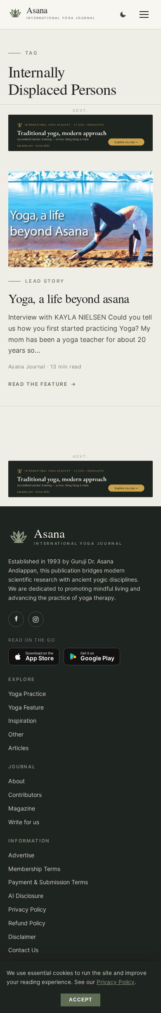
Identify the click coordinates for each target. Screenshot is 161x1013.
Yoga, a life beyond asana (68, 298)
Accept (80, 999)
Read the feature (38, 384)
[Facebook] (16, 619)
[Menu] (144, 14)
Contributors (25, 794)
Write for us (23, 821)
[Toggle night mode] (123, 14)
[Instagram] (36, 619)
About (16, 780)
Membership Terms (34, 868)
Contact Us (23, 949)
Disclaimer (22, 936)
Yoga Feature (26, 707)
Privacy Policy (27, 909)
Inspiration (22, 720)
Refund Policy (26, 922)
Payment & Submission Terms (48, 881)
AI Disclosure (25, 895)
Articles (18, 747)
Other (16, 734)
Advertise (21, 855)
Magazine (21, 808)
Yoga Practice (27, 693)
